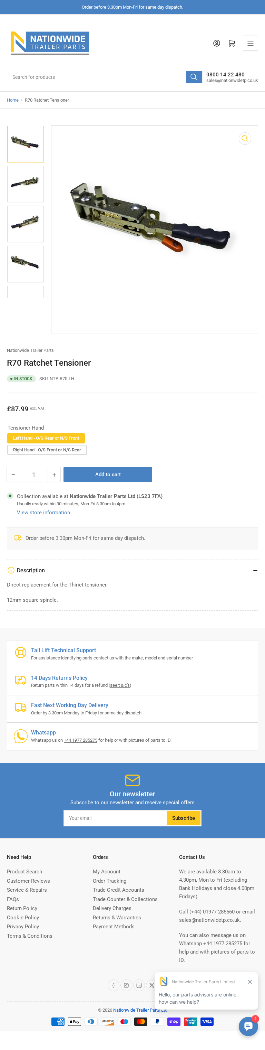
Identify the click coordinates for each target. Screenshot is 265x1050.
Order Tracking (109, 881)
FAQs (13, 899)
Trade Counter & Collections (125, 899)
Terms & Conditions (29, 936)
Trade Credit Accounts (118, 890)
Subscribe (183, 818)
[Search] (194, 77)
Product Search (24, 872)
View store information (43, 512)
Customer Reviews (28, 881)
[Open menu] (250, 43)
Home (13, 100)
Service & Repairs (27, 890)
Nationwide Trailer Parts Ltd (140, 1010)
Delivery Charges (112, 908)
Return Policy (22, 908)
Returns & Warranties (117, 918)
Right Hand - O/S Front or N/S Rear (47, 449)
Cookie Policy (23, 918)
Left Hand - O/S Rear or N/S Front (46, 438)
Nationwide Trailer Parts (30, 350)
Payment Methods (114, 927)
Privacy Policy (23, 927)
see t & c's (120, 685)
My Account (106, 872)
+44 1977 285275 (80, 740)
